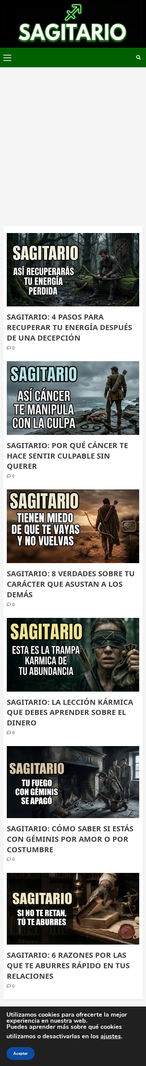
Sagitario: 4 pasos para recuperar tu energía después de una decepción (69, 327)
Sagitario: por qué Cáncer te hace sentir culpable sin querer (67, 455)
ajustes (111, 1036)
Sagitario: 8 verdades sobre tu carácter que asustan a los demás (71, 583)
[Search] (138, 57)
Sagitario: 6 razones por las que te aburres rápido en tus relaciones (68, 965)
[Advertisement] (73, 143)
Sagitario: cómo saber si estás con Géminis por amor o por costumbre (70, 838)
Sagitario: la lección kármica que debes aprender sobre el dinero (70, 712)
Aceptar (20, 1053)
